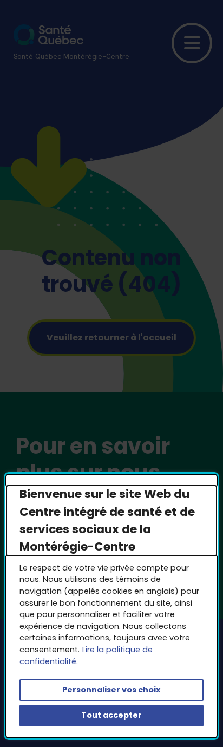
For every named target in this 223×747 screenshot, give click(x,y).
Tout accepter (111, 715)
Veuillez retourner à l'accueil (111, 337)
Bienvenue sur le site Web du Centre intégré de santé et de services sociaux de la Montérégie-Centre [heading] (107, 520)
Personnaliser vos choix (111, 689)
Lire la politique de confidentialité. (86, 655)
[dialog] (111, 606)
